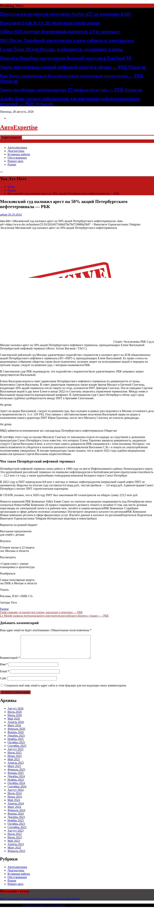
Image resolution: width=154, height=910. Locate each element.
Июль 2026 (15, 711)
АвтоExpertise (19, 127)
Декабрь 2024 (16, 776)
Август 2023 (15, 830)
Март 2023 (14, 847)
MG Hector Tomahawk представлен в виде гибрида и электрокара (67, 40)
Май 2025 (14, 759)
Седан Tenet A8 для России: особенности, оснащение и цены (61, 49)
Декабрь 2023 (16, 817)
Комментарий (10, 657)
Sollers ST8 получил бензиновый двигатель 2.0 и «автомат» (60, 31)
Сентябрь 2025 (17, 745)
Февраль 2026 (16, 728)
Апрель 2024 (16, 803)
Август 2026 (15, 708)
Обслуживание (17, 157)
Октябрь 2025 (16, 742)
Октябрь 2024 (16, 783)
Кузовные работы (19, 154)
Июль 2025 (15, 752)
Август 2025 (15, 749)
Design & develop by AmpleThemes (43, 905)
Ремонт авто (15, 161)
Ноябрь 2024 (16, 779)
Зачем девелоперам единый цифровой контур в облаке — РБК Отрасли (73, 66)
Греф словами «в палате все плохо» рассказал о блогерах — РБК (41, 612)
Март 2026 (14, 725)
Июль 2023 (15, 834)
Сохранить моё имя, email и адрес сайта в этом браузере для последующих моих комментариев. (66, 685)
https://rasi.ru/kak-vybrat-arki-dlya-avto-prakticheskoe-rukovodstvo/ (40, 898)
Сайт (3, 678)
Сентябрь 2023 (17, 827)
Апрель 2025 (16, 762)
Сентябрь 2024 (17, 786)
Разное (12, 164)
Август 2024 (15, 789)
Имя (4, 664)
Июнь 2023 (15, 837)
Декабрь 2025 (16, 735)
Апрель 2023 (16, 844)
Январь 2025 (16, 772)
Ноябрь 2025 (16, 739)
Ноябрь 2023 (16, 820)
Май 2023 (14, 840)
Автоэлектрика (17, 147)
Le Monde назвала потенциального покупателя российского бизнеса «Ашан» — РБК (54, 615)
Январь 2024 (16, 813)
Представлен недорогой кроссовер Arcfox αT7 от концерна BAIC (66, 13)
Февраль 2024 (16, 810)
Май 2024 (14, 800)
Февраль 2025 (16, 769)
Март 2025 (14, 766)
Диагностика (16, 150)
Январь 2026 (16, 732)
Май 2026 (14, 718)
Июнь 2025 (15, 756)
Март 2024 (14, 806)
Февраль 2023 (16, 851)
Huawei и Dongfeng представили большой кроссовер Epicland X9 (65, 58)
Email (4, 671)
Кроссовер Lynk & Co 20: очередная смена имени (50, 22)
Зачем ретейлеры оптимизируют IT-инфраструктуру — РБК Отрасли (71, 89)
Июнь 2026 (15, 715)
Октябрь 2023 (16, 823)
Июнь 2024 (15, 796)
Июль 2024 (15, 793)
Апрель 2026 (16, 722)
